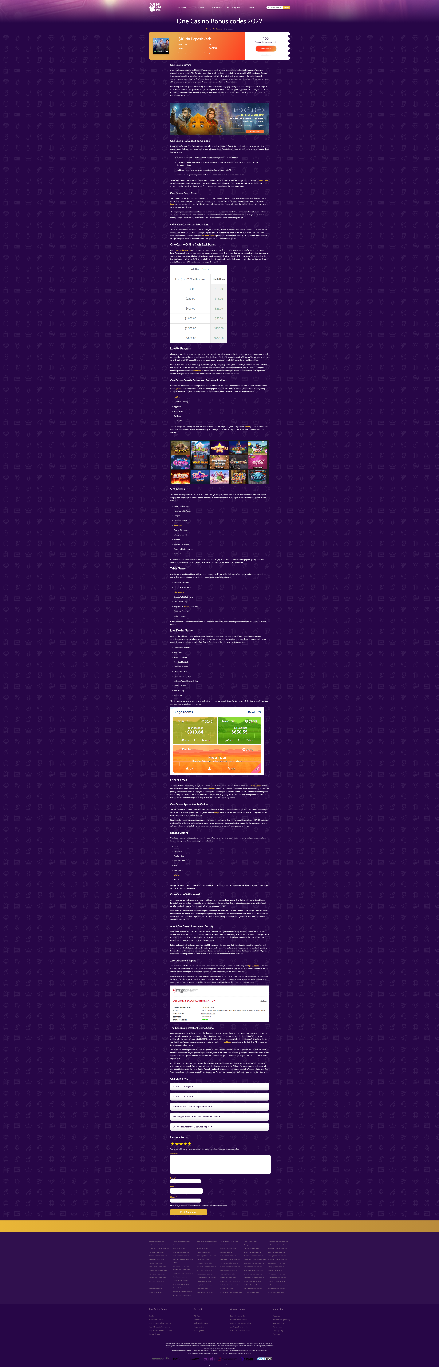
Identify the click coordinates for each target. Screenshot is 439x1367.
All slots (197, 1316)
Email (173, 1187)
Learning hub (235, 7)
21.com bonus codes (237, 1316)
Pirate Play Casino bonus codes (277, 1259)
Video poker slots (201, 1323)
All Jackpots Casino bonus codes (230, 1259)
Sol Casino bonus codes (251, 1292)
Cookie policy (278, 1330)
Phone (173, 1197)
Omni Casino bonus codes (181, 1256)
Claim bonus (266, 49)
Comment (174, 1153)
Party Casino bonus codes (204, 1285)
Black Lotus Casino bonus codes (254, 1263)
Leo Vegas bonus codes (239, 1327)
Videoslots (198, 1319)
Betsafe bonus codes (155, 1288)
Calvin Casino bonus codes (181, 1266)
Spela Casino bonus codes (181, 1245)
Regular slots (199, 1327)
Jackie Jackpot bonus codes (240, 1323)
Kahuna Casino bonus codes (253, 1267)
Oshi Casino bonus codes (228, 1256)
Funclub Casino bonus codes (253, 1288)
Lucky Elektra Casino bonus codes (159, 1245)
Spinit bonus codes (226, 1252)
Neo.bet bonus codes (203, 1259)
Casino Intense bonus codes (157, 1267)
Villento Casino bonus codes (181, 1269)
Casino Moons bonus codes (276, 1252)
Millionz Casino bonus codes (276, 1274)
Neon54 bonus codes (250, 1241)
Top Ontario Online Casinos (160, 1323)
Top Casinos (181, 7)
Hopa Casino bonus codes (181, 1252)
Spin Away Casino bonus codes (277, 1248)
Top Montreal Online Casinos (160, 1330)
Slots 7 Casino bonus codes (252, 1252)
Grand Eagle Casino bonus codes (207, 1241)
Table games (199, 1330)
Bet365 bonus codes (179, 1248)
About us (276, 1316)
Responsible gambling (281, 1319)
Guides (151, 1316)
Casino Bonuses (200, 7)
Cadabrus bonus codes (251, 1285)
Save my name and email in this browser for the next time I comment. (199, 1206)
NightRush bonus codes (156, 1252)
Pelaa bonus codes (202, 1248)
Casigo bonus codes (250, 1245)
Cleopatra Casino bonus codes (253, 1256)
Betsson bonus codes (238, 1319)
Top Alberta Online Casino (159, 1327)
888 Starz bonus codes (275, 1270)
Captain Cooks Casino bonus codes (255, 1259)
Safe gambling (278, 1323)
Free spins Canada (156, 1319)
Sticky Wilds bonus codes (156, 1259)
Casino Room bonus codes (252, 1281)
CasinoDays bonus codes (204, 1274)
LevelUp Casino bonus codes (158, 1270)
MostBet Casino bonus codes (158, 1256)
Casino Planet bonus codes (228, 1270)
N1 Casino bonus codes (204, 1281)
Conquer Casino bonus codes (229, 1241)
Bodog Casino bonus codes (276, 1288)
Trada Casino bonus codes (240, 1330)
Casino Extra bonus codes (228, 1277)
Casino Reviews (155, 1334)
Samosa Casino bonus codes (277, 1277)
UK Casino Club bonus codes (229, 1263)
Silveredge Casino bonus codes (230, 1267)
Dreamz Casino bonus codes (253, 1274)
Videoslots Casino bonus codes (253, 1270)
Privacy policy (278, 1327)
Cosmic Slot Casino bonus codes (159, 1248)
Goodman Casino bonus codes (206, 1277)
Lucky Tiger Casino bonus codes (206, 1256)
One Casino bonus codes (204, 1270)
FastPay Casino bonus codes (276, 1245)
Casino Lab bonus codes (227, 1274)
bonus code (263, 180)
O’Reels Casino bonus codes (276, 1263)
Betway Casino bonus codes (157, 1277)
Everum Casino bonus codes (181, 1288)
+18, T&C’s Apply (266, 55)
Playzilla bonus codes (226, 1288)
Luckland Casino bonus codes (206, 1245)
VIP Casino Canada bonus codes (254, 1277)
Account (250, 7)
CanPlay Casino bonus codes (277, 1256)
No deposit (217, 29)
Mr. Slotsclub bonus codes (276, 1292)
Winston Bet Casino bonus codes (183, 1273)
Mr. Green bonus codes (156, 1285)
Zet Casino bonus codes (156, 1281)
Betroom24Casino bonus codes (182, 1291)
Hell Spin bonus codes (155, 1263)
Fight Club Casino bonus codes (229, 1285)
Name (173, 1178)
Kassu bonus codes (202, 1288)
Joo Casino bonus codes (251, 1248)
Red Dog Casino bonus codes (182, 1295)
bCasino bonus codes (203, 1252)
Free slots (218, 7)
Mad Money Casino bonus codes (278, 1285)
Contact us (277, 1334)
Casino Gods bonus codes (228, 1248)
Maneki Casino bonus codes (181, 1241)
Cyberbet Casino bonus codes (277, 1281)
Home (208, 29)
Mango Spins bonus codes (276, 1267)
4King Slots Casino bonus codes (230, 1281)
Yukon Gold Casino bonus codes (278, 1241)
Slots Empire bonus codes (181, 1284)
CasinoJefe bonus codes (180, 1280)
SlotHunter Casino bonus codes (206, 1267)
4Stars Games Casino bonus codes (231, 1292)
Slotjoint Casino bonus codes (205, 1292)
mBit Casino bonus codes (157, 1274)
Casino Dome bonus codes (228, 1245)
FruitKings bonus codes (180, 1277)
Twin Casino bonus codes (204, 1263)
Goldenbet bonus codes (156, 1241)
